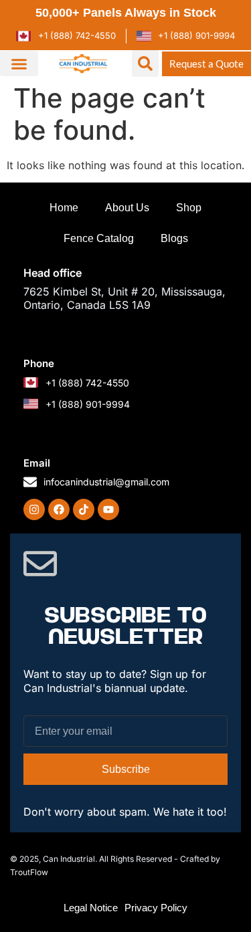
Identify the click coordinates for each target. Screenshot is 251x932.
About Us (127, 207)
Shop (188, 207)
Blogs (174, 238)
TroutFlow (29, 872)
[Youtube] (108, 509)
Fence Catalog (99, 238)
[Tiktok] (83, 509)
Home (64, 207)
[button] (19, 63)
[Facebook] (59, 509)
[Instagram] (34, 509)
